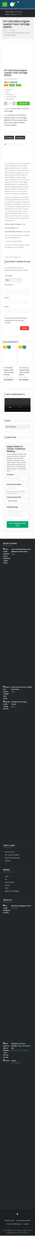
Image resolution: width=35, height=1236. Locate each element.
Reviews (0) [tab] (20, 138)
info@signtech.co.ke (16, 14)
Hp (12, 109)
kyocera (7, 885)
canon (7, 876)
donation (7, 861)
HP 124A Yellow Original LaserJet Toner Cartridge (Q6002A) (15, 117)
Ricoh (6, 888)
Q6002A (16, 123)
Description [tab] (9, 138)
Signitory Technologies (12, 891)
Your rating (9, 276)
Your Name (10, 474)
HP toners (17, 109)
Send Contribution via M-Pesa (17, 524)
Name (7, 297)
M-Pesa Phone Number (14, 484)
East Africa (11, 115)
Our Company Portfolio (12, 855)
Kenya (11, 123)
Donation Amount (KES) (14, 497)
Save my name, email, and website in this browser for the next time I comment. (16, 320)
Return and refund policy (12, 858)
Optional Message (12, 507)
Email (7, 306)
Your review (9, 285)
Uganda (13, 125)
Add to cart (23, 103)
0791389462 (18, 12)
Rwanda (22, 123)
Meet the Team (10, 852)
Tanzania (7, 125)
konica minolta (9, 882)
